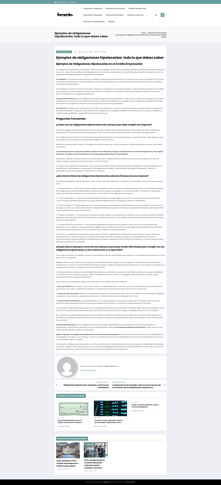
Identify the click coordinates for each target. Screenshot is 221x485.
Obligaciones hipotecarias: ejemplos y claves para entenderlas (86, 386)
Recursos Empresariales (94, 21)
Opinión (111, 21)
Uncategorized (61, 444)
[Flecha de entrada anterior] (56, 385)
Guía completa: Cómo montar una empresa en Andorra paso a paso (67, 463)
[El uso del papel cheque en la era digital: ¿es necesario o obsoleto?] (73, 409)
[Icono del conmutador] (162, 15)
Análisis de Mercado (137, 8)
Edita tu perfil (109, 366)
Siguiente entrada (118, 382)
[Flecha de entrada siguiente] (164, 385)
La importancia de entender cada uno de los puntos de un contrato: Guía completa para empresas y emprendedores (136, 386)
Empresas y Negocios (93, 8)
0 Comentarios (101, 52)
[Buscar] (156, 15)
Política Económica (135, 15)
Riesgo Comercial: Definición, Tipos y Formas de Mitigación (144, 406)
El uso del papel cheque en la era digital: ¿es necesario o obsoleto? (70, 421)
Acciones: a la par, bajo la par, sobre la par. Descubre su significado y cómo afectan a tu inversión (109, 421)
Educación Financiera (93, 15)
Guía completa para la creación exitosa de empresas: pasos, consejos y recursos (94, 464)
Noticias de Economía (115, 8)
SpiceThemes (131, 482)
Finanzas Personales (115, 15)
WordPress (107, 482)
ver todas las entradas (88, 370)
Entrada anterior (103, 382)
